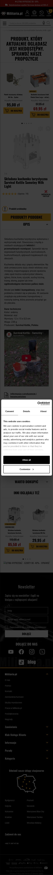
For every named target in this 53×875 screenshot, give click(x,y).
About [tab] (43, 411)
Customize (25, 469)
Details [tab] (26, 411)
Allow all (26, 460)
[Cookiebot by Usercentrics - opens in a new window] (38, 403)
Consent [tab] (9, 411)
